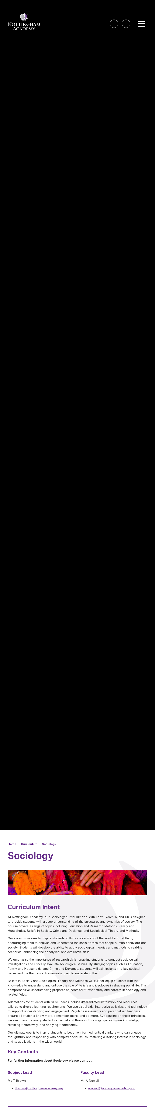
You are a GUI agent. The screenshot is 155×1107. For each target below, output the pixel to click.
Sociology (49, 844)
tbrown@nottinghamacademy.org (39, 1088)
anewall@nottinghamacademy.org (112, 1088)
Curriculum (29, 844)
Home (12, 844)
